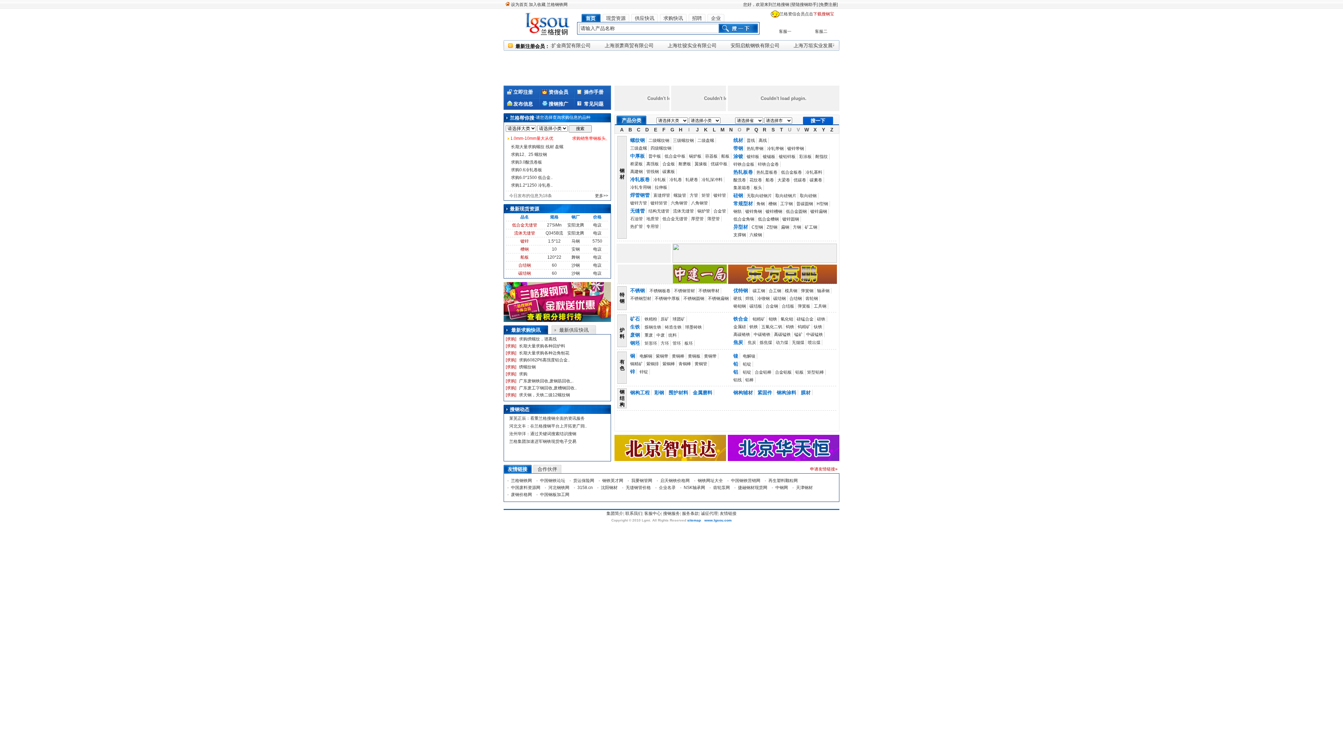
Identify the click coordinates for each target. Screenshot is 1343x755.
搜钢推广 (558, 104)
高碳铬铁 (741, 334)
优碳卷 (800, 180)
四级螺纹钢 (661, 148)
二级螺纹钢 (658, 140)
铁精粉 (651, 319)
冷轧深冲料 (712, 179)
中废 (660, 335)
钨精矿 (804, 326)
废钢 (635, 335)
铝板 (799, 372)
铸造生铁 (673, 327)
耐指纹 (821, 156)
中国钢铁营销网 (745, 480)
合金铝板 (783, 372)
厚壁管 (697, 218)
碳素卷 (816, 180)
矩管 (706, 195)
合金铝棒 (763, 372)
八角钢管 (699, 203)
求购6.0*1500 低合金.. (532, 177)
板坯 (688, 343)
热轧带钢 (755, 148)
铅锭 (747, 364)
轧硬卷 (691, 179)
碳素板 (668, 171)
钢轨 (737, 211)
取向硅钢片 (785, 195)
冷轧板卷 (640, 179)
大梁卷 (783, 180)
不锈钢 (637, 290)
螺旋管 (680, 195)
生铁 (635, 327)
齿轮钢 (811, 298)
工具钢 (820, 306)
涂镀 (738, 156)
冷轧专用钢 (640, 187)
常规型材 (743, 203)
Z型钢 (772, 227)
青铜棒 (684, 363)
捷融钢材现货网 (752, 487)
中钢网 (781, 487)
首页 (591, 18)
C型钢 (757, 227)
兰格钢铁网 (557, 4)
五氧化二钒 (771, 326)
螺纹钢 (637, 140)
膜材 (806, 392)
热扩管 (636, 226)
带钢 (738, 148)
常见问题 (594, 104)
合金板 (668, 163)
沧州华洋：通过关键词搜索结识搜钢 (542, 433)
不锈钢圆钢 (693, 298)
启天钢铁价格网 (675, 480)
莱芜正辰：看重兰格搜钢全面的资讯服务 (547, 418)
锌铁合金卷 (768, 164)
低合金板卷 (791, 172)
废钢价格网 (521, 494)
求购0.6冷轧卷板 (526, 169)
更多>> (601, 195)
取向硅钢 (808, 195)
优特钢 (740, 290)
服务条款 (690, 513)
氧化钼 (787, 319)
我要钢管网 (641, 480)
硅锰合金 (805, 319)
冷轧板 (659, 179)
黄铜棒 (678, 356)
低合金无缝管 (524, 225)
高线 (763, 140)
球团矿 (679, 319)
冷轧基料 (813, 172)
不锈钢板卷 (659, 290)
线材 (738, 140)
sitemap (694, 520)
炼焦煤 (766, 342)
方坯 (665, 343)
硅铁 (821, 319)
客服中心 (652, 513)
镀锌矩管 (659, 203)
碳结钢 (524, 273)
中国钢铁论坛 (552, 480)
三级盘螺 (638, 148)
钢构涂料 (786, 392)
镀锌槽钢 (774, 211)
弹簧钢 (807, 290)
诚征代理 (709, 513)
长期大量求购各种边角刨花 (544, 353)
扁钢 (785, 227)
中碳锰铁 (814, 334)
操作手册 (594, 92)
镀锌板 (753, 156)
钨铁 (790, 326)
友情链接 (728, 513)
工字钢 (786, 203)
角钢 (760, 203)
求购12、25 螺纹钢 (529, 154)
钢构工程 (640, 392)
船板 (524, 257)
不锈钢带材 (708, 290)
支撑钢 (739, 234)
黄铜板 (694, 356)
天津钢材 (804, 487)
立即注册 (523, 92)
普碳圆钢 (804, 203)
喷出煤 (814, 342)
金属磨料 (702, 392)
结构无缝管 (658, 211)
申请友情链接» (824, 469)
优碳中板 (719, 163)
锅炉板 (695, 156)
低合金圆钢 (796, 211)
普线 (751, 140)
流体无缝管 (524, 233)
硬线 (737, 298)
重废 (649, 335)
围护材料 (678, 392)
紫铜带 (662, 356)
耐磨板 (684, 163)
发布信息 (523, 104)
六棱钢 (755, 234)
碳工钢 (759, 290)
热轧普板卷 (766, 172)
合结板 (788, 306)
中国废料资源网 (525, 487)
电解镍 (749, 356)
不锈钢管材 (684, 290)
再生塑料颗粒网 (783, 480)
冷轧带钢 (775, 148)
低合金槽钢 (768, 219)
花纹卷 (755, 180)
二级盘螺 (705, 140)
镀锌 (524, 241)
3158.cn (585, 487)
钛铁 (818, 326)
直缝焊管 (661, 195)
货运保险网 (583, 480)
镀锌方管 (638, 203)
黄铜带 (710, 356)
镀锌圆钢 (790, 219)
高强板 (652, 163)
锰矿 (798, 334)
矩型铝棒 (815, 372)
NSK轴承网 (694, 487)
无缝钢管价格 (638, 487)
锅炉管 (703, 211)
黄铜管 (701, 363)
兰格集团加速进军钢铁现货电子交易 (542, 441)
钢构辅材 (743, 392)
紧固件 (765, 392)
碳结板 (755, 306)
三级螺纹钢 (683, 140)
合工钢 (775, 290)
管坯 (677, 343)
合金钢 (772, 306)
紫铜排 (652, 363)
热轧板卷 (743, 172)
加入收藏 (537, 4)
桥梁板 (636, 163)
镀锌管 (719, 195)
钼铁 (773, 319)
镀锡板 (769, 156)
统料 (672, 335)
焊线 (749, 298)
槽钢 (524, 249)
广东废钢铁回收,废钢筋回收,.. (546, 381)
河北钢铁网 (558, 487)
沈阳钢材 (609, 487)
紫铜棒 (668, 363)
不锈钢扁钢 (718, 298)
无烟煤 (798, 342)
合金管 (719, 211)
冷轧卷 (675, 179)
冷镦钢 (763, 298)
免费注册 (828, 4)
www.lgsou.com (718, 520)
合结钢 (524, 265)
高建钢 (636, 171)
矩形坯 (651, 343)
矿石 (635, 319)
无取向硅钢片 (759, 195)
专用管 (652, 226)
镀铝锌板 (787, 156)
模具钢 (791, 290)
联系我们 (633, 513)
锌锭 (644, 371)
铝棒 (749, 380)
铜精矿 (636, 363)
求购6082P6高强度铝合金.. (544, 360)
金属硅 (739, 326)
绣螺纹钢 (527, 367)
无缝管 (637, 211)
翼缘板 (701, 163)
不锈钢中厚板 (667, 298)
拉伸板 (661, 187)
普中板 (654, 156)
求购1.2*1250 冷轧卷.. (532, 185)
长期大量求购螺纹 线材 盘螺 (537, 146)
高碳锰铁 (782, 334)
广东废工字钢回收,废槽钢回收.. (548, 388)
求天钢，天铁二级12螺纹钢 (544, 395)
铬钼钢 (739, 306)
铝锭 (747, 372)
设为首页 (519, 4)
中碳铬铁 (762, 334)
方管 (694, 195)
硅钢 (738, 195)
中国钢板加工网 (554, 494)
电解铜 (646, 356)
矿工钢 (811, 227)
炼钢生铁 (653, 327)
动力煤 (782, 342)
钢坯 (635, 343)
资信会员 (558, 92)
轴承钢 (823, 290)
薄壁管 (713, 218)
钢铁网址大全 (710, 480)
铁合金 (740, 319)
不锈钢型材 (640, 298)
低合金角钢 (743, 219)
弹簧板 (804, 306)
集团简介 (614, 513)
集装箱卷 (741, 187)
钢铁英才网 (612, 480)
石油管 (636, 218)
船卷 (770, 180)
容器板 (711, 156)
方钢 (797, 227)
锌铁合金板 (743, 164)
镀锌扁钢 (818, 211)
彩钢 (659, 392)
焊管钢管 (640, 195)
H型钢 (822, 203)
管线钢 (652, 171)
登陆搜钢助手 (804, 4)
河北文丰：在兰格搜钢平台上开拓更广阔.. (548, 426)
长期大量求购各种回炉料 (542, 346)
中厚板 (637, 156)
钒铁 (753, 326)
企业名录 (667, 487)
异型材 (740, 227)
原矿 (665, 319)
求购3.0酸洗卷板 (526, 162)
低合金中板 (675, 156)
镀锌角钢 (753, 211)
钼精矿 (759, 319)
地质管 (652, 218)
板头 (758, 187)
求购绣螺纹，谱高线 (538, 339)
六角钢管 (679, 203)
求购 (523, 374)
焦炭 (738, 342)
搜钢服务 (671, 513)
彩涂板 (805, 156)
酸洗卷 (739, 180)
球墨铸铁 (693, 327)
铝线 (737, 380)
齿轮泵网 (721, 487)
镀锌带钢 (795, 148)
